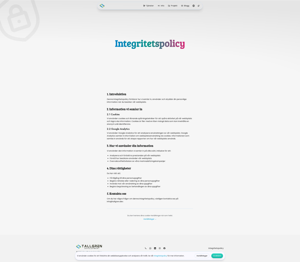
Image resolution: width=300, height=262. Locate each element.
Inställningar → (150, 219)
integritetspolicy (160, 256)
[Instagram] (160, 248)
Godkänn (217, 256)
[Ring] (146, 248)
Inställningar (202, 256)
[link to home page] (102, 6)
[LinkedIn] (155, 248)
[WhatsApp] (150, 248)
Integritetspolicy (216, 248)
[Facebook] (164, 248)
